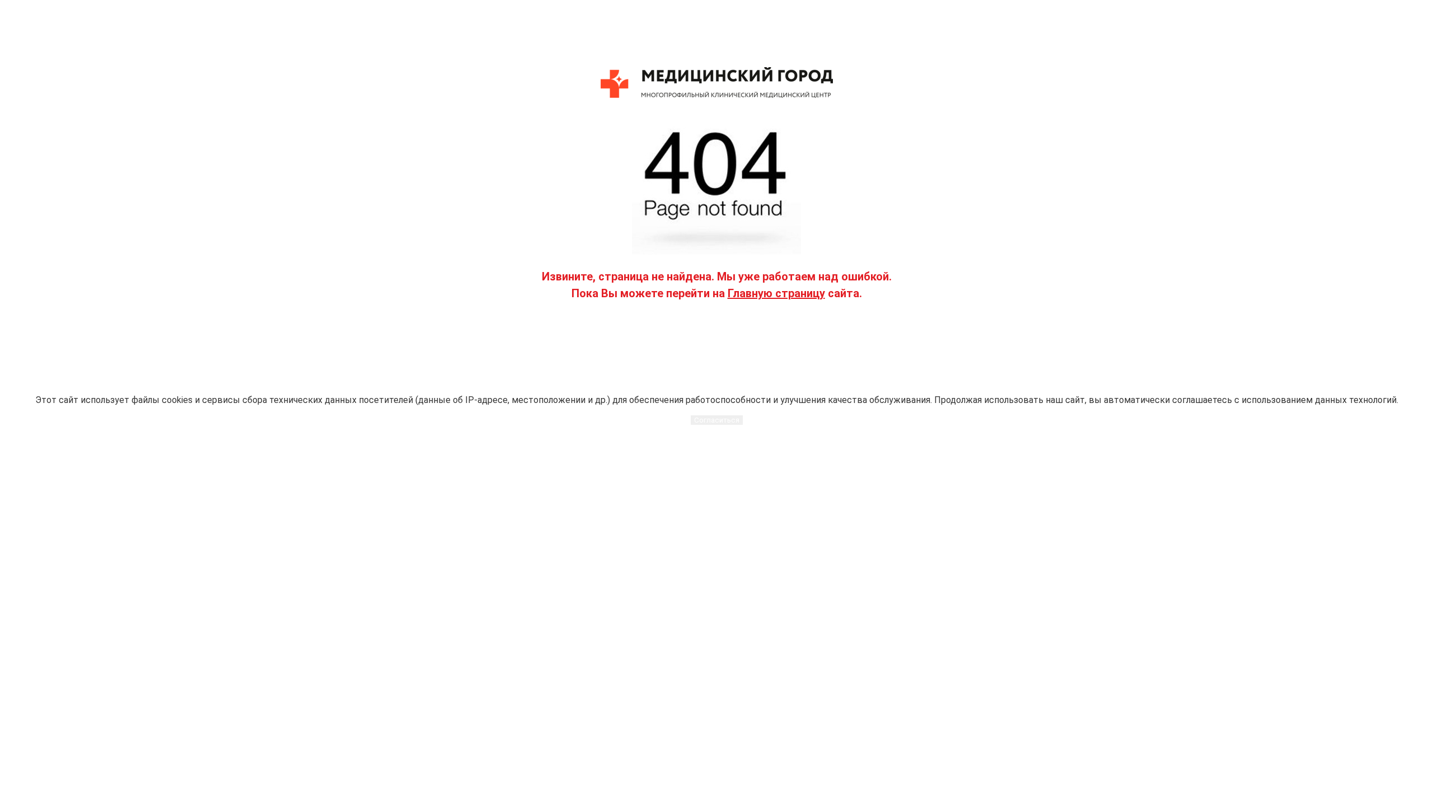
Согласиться (716, 420)
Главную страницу (776, 293)
